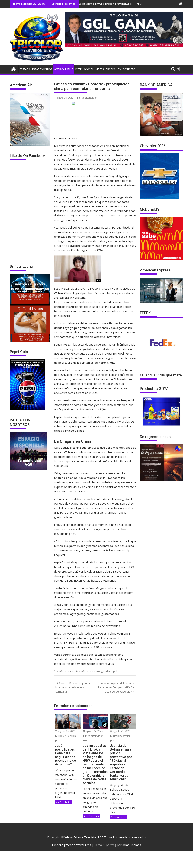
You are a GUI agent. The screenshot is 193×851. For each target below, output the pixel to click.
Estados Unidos (42, 69)
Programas (113, 69)
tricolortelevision (88, 97)
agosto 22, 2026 (121, 731)
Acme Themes (131, 845)
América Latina (63, 69)
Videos (100, 69)
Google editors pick (107, 671)
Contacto (129, 69)
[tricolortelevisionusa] (13, 68)
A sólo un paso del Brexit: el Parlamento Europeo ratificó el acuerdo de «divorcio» (116, 687)
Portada (25, 69)
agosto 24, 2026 (94, 731)
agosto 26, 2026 (66, 731)
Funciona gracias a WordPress (71, 845)
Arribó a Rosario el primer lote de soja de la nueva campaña (72, 687)
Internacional (84, 69)
